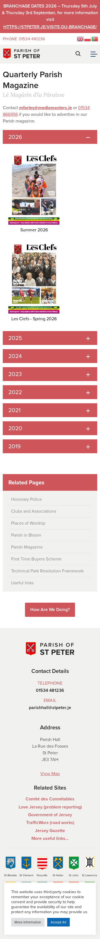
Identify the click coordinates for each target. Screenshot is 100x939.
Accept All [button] (58, 922)
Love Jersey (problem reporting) (50, 807)
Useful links (22, 583)
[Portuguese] (95, 38)
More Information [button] (27, 922)
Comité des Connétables (50, 799)
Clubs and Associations (33, 511)
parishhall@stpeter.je (50, 707)
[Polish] (87, 38)
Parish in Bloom (26, 535)
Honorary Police (26, 499)
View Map (50, 773)
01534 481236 (24, 39)
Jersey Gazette (50, 830)
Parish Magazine (27, 547)
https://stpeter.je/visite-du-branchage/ (50, 27)
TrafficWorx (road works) (50, 822)
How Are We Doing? (50, 609)
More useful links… (50, 838)
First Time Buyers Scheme (36, 559)
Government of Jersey (50, 815)
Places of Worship (28, 523)
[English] (80, 38)
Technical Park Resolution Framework (47, 571)
